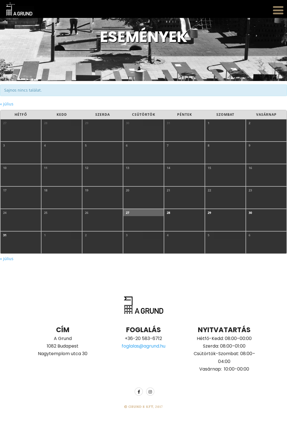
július (6, 104)
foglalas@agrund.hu (143, 346)
